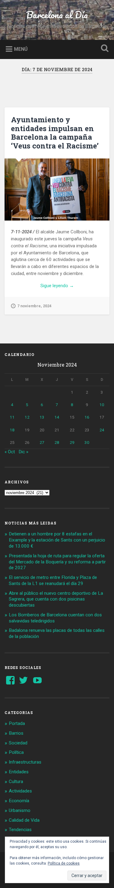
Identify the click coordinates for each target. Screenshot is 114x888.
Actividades (20, 791)
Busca (103, 49)
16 (87, 417)
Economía (19, 800)
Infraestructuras (25, 762)
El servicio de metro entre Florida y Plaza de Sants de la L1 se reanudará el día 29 (53, 580)
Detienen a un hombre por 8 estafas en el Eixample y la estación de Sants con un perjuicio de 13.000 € (57, 540)
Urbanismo (19, 810)
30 (87, 442)
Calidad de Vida (24, 820)
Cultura (16, 781)
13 (42, 417)
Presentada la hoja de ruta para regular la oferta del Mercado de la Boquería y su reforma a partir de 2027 (57, 562)
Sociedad (18, 743)
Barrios (16, 733)
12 (27, 417)
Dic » (23, 451)
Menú (21, 49)
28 (56, 442)
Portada (17, 723)
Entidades (19, 772)
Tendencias (20, 829)
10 (101, 404)
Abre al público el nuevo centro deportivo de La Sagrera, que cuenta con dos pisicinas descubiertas (56, 599)
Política (16, 752)
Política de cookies (64, 863)
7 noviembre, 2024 (34, 306)
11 (12, 417)
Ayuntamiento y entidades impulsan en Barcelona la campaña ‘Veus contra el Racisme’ (54, 133)
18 (12, 429)
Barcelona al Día (57, 14)
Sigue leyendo (69, 286)
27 (42, 442)
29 (72, 442)
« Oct (10, 451)
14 (56, 417)
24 (101, 429)
